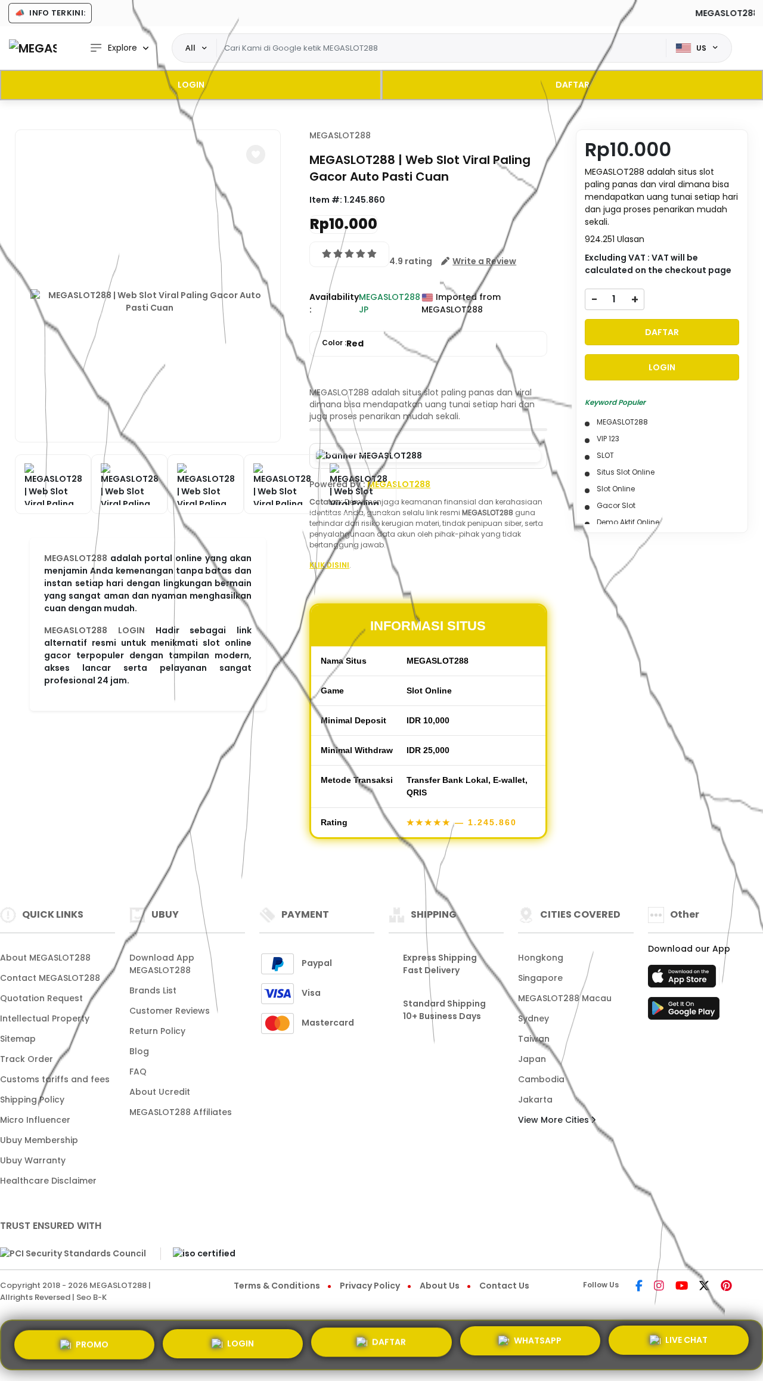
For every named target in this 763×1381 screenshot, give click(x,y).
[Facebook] (639, 1287)
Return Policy (157, 1031)
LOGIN (191, 85)
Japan (532, 1059)
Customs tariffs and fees (55, 1079)
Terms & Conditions (277, 1286)
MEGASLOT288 (75, 558)
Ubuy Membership (39, 1140)
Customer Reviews (169, 1011)
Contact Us (504, 1286)
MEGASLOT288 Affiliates (180, 1112)
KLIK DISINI (329, 565)
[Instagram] (659, 1287)
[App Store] (683, 980)
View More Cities (554, 1120)
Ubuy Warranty (33, 1160)
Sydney (533, 1018)
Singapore (540, 978)
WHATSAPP (538, 1344)
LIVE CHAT (686, 1343)
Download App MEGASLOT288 (161, 964)
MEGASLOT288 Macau (565, 998)
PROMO (92, 1343)
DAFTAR (573, 85)
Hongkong (540, 958)
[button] (255, 154)
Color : (343, 343)
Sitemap (18, 1039)
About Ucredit (159, 1092)
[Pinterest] (726, 1287)
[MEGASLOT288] (33, 48)
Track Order (26, 1059)
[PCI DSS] (73, 1254)
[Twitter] (704, 1287)
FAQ (138, 1071)
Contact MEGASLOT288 (50, 978)
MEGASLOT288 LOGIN (94, 630)
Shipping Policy (32, 1100)
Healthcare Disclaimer (48, 1181)
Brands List (152, 990)
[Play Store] (683, 1012)
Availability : (334, 303)
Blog (139, 1051)
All (190, 47)
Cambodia (541, 1079)
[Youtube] (682, 1287)
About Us (440, 1286)
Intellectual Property (44, 1018)
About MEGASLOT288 (45, 958)
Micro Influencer (35, 1120)
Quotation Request (41, 998)
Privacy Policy (370, 1286)
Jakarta (535, 1100)
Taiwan (534, 1039)
